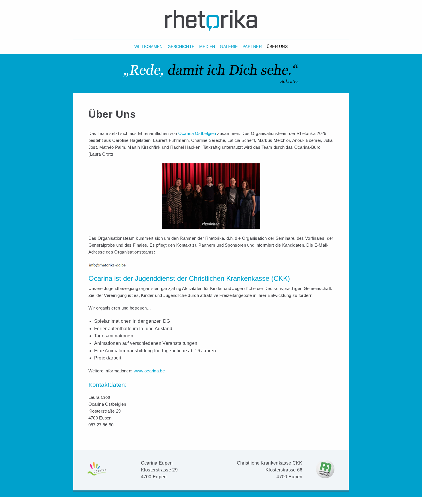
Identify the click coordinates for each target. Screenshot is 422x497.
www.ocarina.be (149, 370)
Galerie (229, 47)
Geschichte (181, 47)
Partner (252, 47)
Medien (207, 47)
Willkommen (148, 47)
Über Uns (277, 47)
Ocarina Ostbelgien (197, 133)
